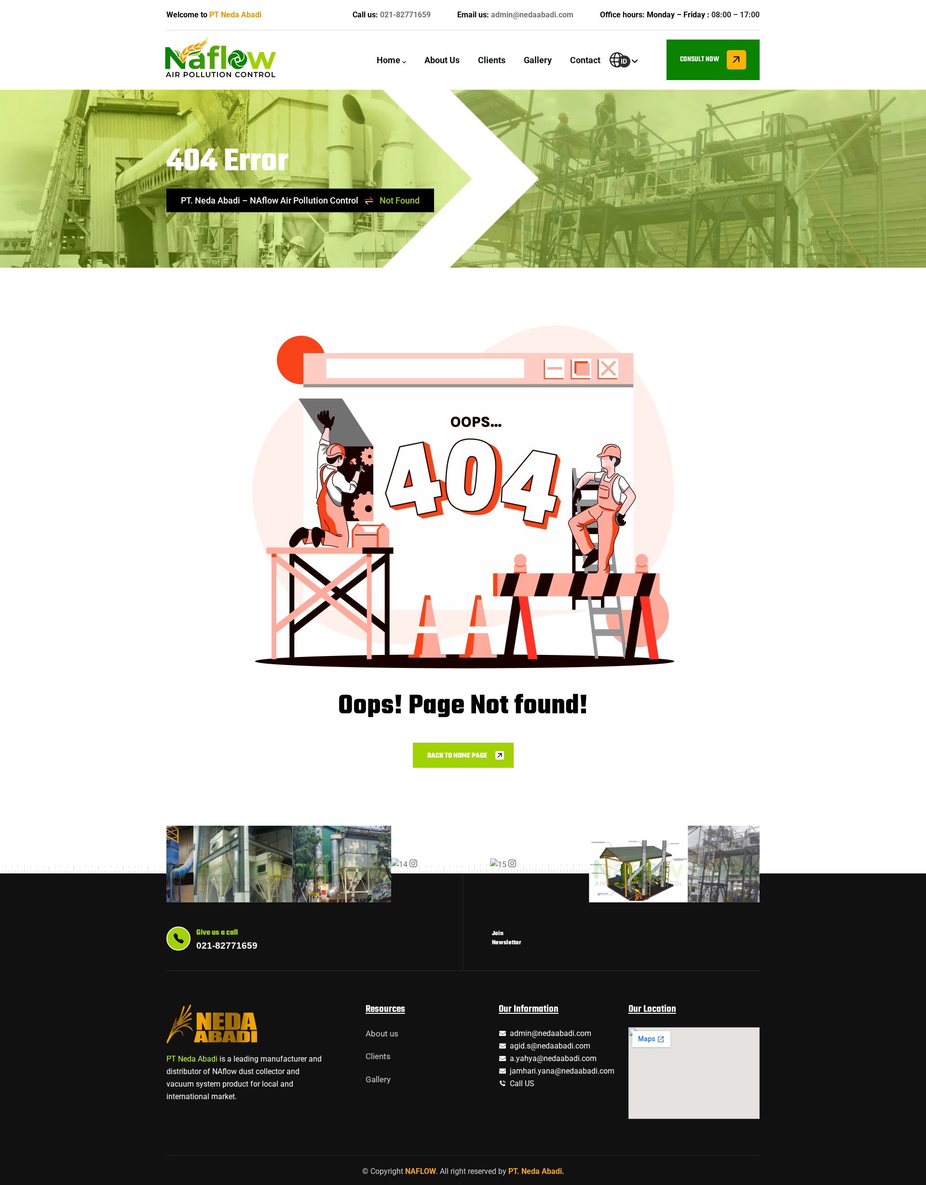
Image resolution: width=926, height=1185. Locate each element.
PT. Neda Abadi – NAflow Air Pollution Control (269, 200)
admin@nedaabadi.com (532, 14)
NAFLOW (420, 1171)
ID (624, 61)
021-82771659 (405, 14)
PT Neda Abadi (235, 14)
